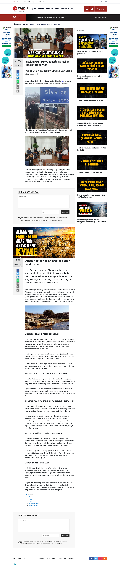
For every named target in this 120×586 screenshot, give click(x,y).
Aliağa (30, 499)
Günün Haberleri (28, 1)
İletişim (54, 558)
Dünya (57, 9)
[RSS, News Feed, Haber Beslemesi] (105, 558)
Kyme (30, 497)
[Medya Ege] (20, 9)
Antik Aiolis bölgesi (34, 503)
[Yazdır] (18, 87)
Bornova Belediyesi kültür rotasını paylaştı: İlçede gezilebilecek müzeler (58, 17)
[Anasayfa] (14, 1)
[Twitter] (18, 74)
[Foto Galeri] (106, 2)
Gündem (41, 9)
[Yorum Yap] (18, 91)
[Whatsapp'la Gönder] (18, 81)
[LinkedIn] (18, 78)
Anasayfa (41, 558)
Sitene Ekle (42, 1)
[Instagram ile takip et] (100, 558)
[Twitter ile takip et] (96, 558)
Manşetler (19, 1)
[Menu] (86, 9)
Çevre (34, 9)
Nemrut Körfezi (33, 505)
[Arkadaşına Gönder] (18, 84)
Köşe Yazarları (67, 9)
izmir (30, 501)
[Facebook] (18, 71)
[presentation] (19, 17)
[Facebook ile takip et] (91, 558)
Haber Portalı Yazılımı (22, 564)
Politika (49, 9)
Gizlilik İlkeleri (62, 558)
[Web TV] (102, 2)
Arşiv (36, 1)
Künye (48, 558)
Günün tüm (101, 17)
